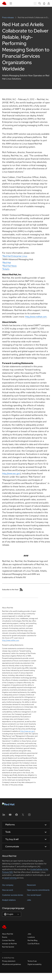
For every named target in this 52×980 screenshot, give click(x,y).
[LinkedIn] (3, 815)
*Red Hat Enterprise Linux (14, 256)
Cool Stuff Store (33, 944)
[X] (23, 815)
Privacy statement (8, 961)
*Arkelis (5, 269)
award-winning (10, 878)
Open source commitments (38, 890)
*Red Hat (6, 262)
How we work (7, 890)
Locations (31, 937)
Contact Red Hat (8, 940)
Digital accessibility (34, 964)
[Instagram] (29, 815)
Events (4, 937)
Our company (7, 885)
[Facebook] (16, 815)
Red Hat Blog (32, 940)
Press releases (8, 17)
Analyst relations (9, 900)
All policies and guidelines (11, 964)
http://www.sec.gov (11, 473)
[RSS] (21, 589)
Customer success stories (12, 895)
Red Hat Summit (8, 947)
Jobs (29, 900)
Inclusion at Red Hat (9, 944)
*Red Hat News (9, 265)
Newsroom (31, 885)
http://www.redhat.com (36, 316)
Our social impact (34, 895)
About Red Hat (7, 934)
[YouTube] (10, 815)
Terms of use (32, 961)
